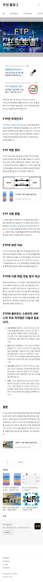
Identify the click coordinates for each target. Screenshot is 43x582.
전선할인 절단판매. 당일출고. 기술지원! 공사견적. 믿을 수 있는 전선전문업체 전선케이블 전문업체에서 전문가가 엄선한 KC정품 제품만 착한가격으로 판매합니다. (14, 90)
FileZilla (13, 226)
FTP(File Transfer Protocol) (14, 125)
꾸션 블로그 (10, 5)
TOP (38, 558)
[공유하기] (9, 462)
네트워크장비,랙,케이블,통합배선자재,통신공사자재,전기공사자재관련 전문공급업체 (14, 73)
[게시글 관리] (12, 462)
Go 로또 (5, 564)
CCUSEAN (6, 568)
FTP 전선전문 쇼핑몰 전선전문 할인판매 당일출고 (14, 86)
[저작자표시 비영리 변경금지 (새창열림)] (28, 462)
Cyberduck (21, 226)
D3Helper (14, 13)
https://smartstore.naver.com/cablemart (19, 83)
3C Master (28, 13)
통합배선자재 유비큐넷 (14, 69)
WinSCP (30, 226)
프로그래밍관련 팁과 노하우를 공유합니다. (16, 527)
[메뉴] (38, 4)
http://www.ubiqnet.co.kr (15, 66)
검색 (33, 4)
